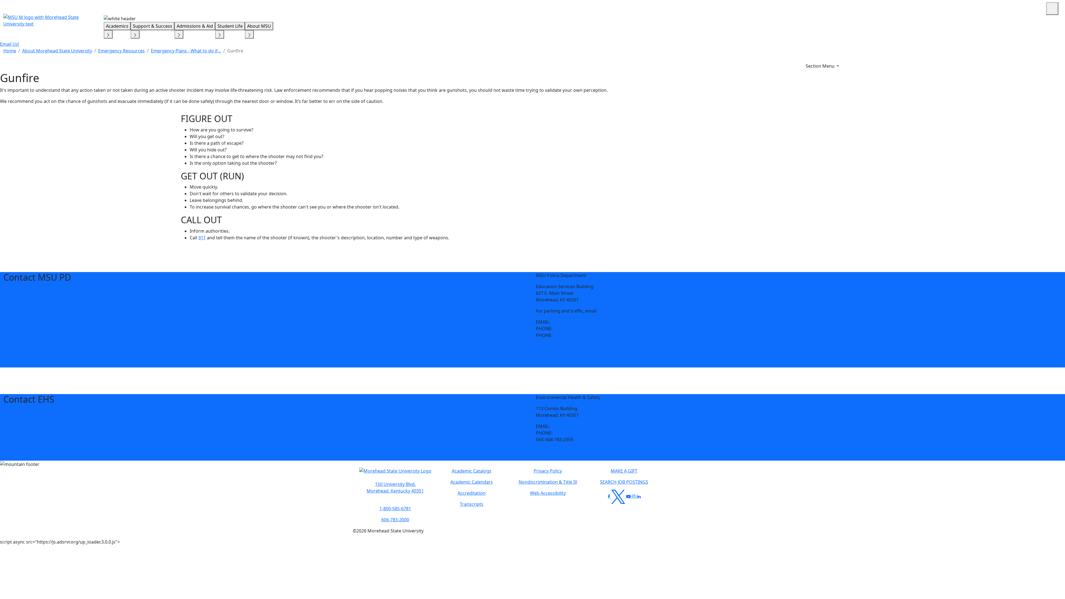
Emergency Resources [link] (121, 51)
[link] (537, 346)
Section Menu (821, 66)
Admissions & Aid (195, 26)
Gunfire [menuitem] (235, 51)
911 (202, 238)
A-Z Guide (1005, 8)
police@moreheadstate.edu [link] (580, 322)
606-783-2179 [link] (567, 433)
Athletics (1032, 8)
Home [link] (9, 51)
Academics (117, 26)
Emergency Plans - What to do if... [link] (186, 51)
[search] (1052, 8)
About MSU (259, 26)
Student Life (230, 26)
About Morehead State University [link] (57, 51)
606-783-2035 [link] (567, 329)
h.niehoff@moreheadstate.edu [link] (583, 426)
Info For (936, 8)
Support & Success (152, 26)
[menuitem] (9, 50)
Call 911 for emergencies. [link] (580, 335)
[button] (537, 346)
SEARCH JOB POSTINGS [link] (624, 482)
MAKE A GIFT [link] (624, 471)
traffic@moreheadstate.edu (627, 311)
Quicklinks (969, 8)
